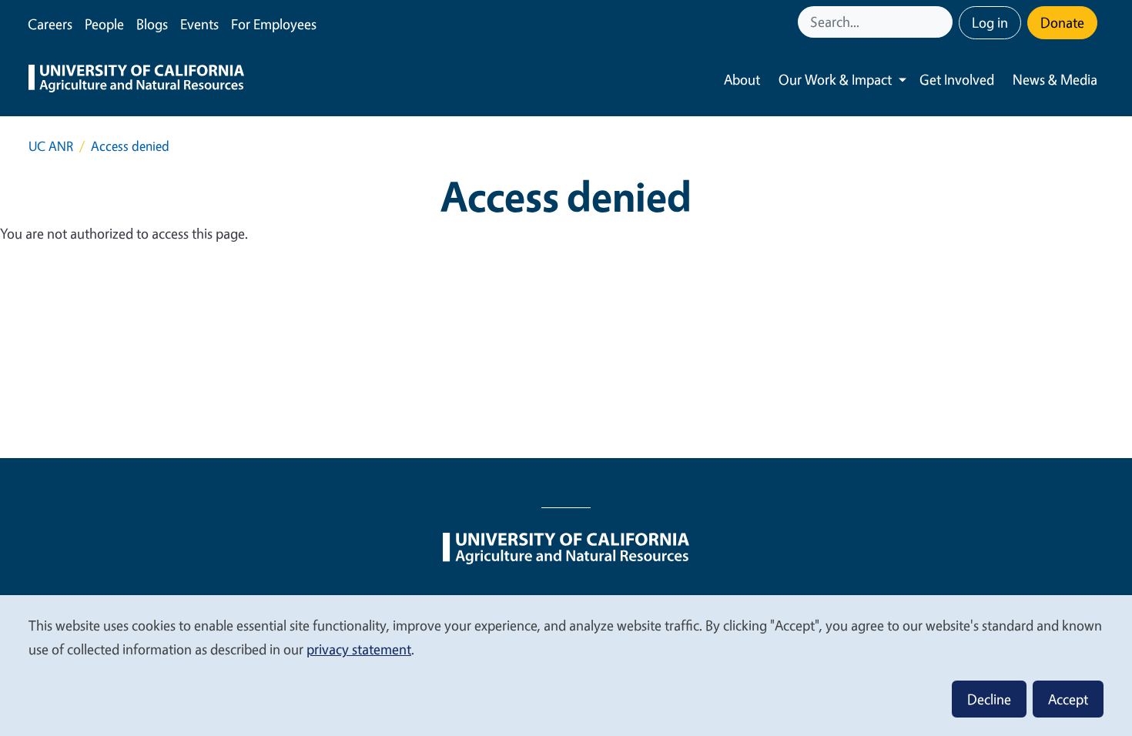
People (104, 24)
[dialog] (566, 665)
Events (199, 24)
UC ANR (50, 146)
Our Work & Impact (835, 79)
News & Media (1055, 79)
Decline (989, 699)
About (742, 79)
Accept (1068, 699)
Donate (1062, 22)
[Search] (943, 22)
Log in (990, 22)
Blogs (152, 24)
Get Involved (956, 79)
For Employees (273, 24)
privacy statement (358, 649)
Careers (50, 24)
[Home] (136, 80)
